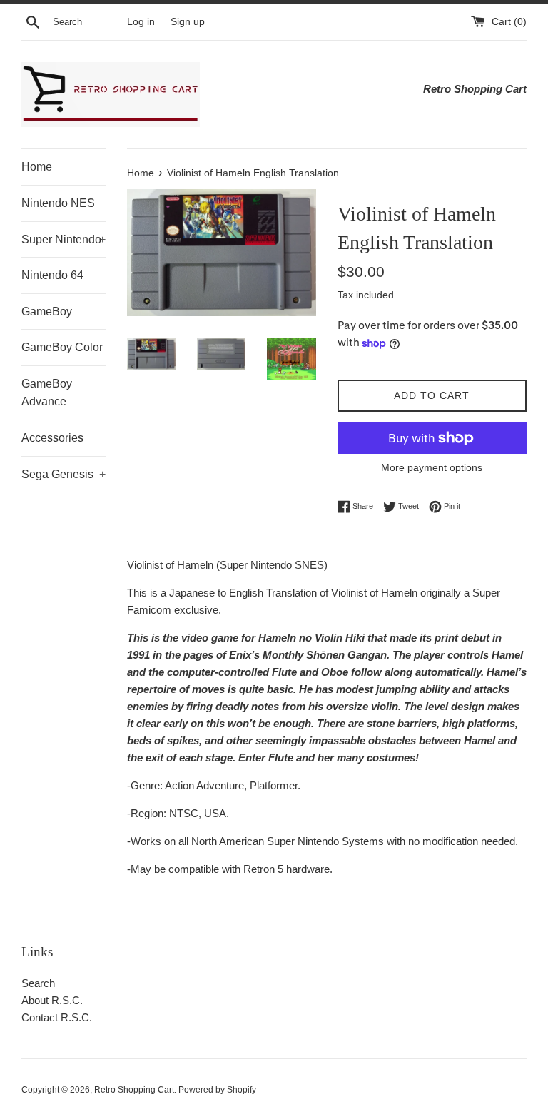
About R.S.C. (52, 1000)
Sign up (188, 21)
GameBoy (46, 311)
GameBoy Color (62, 347)
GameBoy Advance (46, 393)
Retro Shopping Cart (134, 1090)
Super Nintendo (63, 239)
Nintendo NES (58, 203)
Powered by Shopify (217, 1090)
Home (36, 167)
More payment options (431, 467)
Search (38, 983)
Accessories (52, 438)
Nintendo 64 (52, 275)
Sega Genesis (63, 474)
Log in (141, 21)
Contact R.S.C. (56, 1017)
